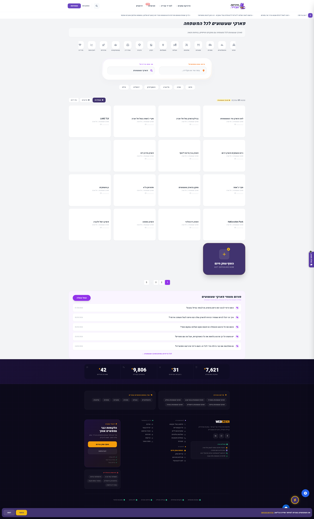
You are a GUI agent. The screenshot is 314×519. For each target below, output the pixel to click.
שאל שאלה (82, 297)
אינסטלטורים (146, 400)
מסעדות (116, 400)
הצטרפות (74, 6)
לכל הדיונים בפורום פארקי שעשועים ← (157, 353)
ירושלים (136, 87)
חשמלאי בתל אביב (111, 477)
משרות (180, 441)
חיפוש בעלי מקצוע (176, 424)
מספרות (106, 400)
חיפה (190, 87)
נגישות (147, 438)
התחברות (85, 6)
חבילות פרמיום (177, 457)
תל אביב (166, 87)
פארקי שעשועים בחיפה (217, 405)
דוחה (9, 512)
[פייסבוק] (227, 436)
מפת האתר (146, 441)
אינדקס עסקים (184, 5)
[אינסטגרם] (221, 436)
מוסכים (126, 400)
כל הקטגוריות (178, 428)
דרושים (139, 5)
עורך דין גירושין (112, 485)
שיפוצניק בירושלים (110, 481)
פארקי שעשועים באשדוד (216, 400)
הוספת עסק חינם (177, 450)
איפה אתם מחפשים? (196, 64)
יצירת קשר (146, 428)
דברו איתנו (102, 451)
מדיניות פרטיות (267, 512)
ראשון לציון (151, 87)
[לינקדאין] (215, 436)
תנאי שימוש (145, 431)
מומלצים (98, 100)
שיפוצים (96, 400)
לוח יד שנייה (166, 5)
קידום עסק (179, 454)
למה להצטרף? (178, 461)
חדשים (84, 100)
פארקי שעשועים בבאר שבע (194, 400)
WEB (223, 421)
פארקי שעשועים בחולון (173, 400)
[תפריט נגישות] (305, 493)
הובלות (135, 400)
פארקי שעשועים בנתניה (175, 405)
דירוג (73, 100)
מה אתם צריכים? (146, 64)
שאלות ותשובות (177, 438)
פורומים (151, 5)
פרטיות (147, 434)
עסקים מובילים (177, 431)
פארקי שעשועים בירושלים (196, 405)
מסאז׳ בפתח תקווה (94, 481)
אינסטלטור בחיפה (95, 477)
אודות (148, 424)
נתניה (179, 87)
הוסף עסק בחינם (102, 444)
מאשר (21, 512)
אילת (124, 87)
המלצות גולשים (177, 434)
